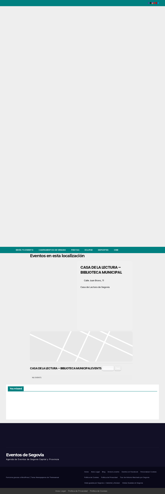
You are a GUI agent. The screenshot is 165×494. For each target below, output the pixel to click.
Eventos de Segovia (25, 454)
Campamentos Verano (16, 406)
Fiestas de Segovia (52, 406)
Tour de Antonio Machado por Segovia (134, 477)
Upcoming (108, 368)
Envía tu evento (24, 250)
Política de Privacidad (109, 477)
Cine (116, 250)
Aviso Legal (95, 472)
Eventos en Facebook (130, 472)
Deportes (103, 250)
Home (86, 472)
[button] (152, 250)
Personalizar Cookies (148, 472)
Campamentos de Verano (52, 250)
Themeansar (54, 477)
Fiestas (75, 250)
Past (118, 368)
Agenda (128, 407)
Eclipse (89, 250)
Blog (103, 472)
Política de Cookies (91, 477)
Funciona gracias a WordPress (18, 477)
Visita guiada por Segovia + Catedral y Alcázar (102, 483)
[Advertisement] (104, 308)
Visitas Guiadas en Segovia (132, 483)
